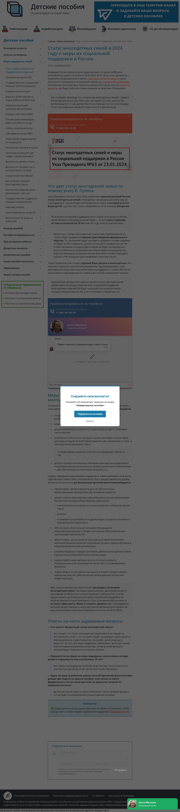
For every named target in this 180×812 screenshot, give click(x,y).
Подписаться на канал (90, 414)
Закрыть (90, 421)
